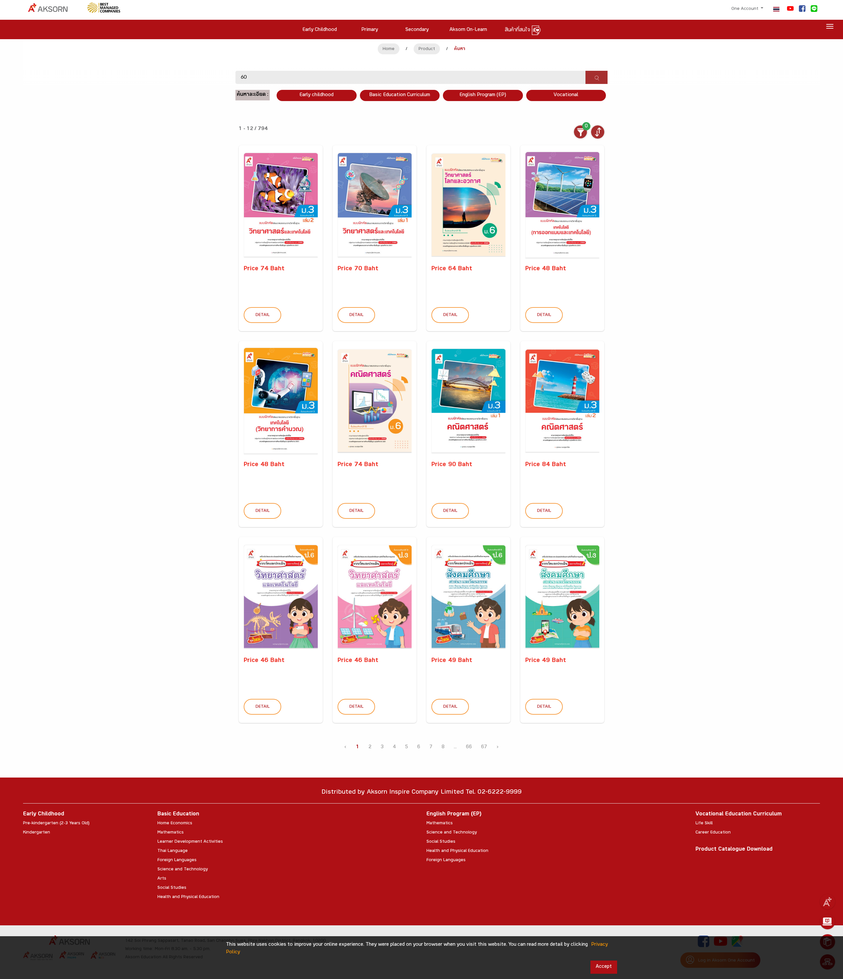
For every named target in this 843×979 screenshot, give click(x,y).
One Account (745, 9)
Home (388, 49)
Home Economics (174, 824)
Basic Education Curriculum (399, 95)
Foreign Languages (177, 860)
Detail (263, 315)
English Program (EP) (482, 95)
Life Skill (704, 824)
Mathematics (170, 833)
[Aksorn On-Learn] (827, 921)
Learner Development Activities (190, 842)
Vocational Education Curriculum (738, 814)
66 (469, 747)
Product (427, 49)
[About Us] (827, 901)
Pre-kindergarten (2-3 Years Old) (56, 824)
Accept (604, 967)
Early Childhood (43, 814)
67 (484, 747)
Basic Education (178, 814)
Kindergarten (36, 833)
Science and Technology (182, 870)
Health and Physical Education (188, 897)
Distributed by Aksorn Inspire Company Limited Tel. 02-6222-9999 (421, 793)
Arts (161, 879)
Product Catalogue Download (734, 849)
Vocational (566, 95)
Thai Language (172, 851)
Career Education (713, 833)
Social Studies (171, 888)
